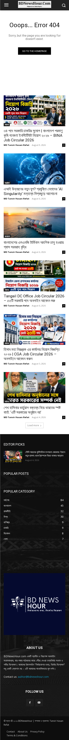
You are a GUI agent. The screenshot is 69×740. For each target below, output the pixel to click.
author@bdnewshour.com (33, 676)
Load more (33, 425)
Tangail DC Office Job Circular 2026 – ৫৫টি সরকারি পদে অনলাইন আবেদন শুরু (34, 298)
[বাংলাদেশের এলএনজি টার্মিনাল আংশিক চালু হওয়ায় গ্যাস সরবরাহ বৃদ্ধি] (34, 222)
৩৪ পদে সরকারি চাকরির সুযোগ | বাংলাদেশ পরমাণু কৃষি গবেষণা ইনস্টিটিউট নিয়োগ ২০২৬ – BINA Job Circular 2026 (33, 135)
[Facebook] (29, 702)
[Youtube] (39, 702)
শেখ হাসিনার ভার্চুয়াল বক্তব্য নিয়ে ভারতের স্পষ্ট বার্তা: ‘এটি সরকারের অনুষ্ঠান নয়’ (32, 410)
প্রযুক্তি (7, 182)
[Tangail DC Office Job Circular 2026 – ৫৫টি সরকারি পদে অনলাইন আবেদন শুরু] (34, 275)
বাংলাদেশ (7, 236)
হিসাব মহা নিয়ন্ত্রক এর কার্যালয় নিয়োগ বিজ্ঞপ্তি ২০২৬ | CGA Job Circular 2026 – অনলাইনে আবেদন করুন (32, 354)
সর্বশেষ (7, 124)
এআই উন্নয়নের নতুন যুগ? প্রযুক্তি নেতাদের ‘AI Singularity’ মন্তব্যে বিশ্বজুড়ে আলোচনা (33, 191)
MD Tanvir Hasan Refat (16, 145)
